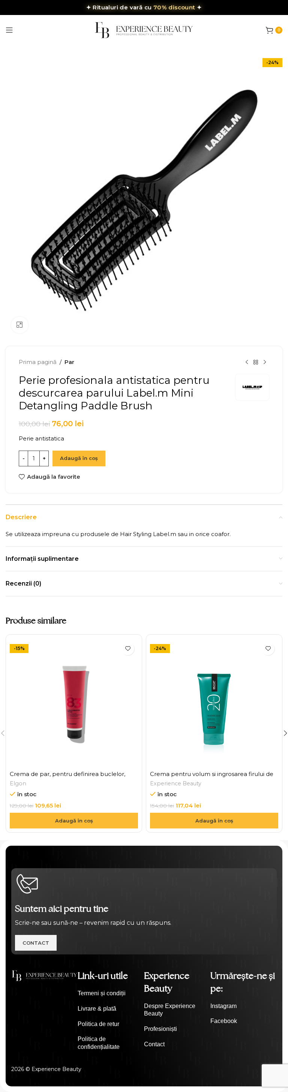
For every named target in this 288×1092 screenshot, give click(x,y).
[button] (74, 820)
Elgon (18, 783)
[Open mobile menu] (9, 29)
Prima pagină (38, 361)
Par (69, 361)
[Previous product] (246, 362)
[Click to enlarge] (19, 325)
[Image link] (44, 975)
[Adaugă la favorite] (127, 648)
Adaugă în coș (79, 458)
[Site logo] (144, 29)
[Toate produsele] (255, 362)
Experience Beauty (175, 783)
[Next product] (264, 362)
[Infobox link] (111, 994)
